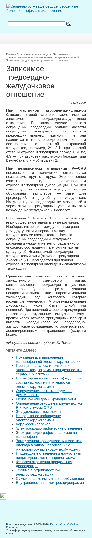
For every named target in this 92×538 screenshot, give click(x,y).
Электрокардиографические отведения (49, 428)
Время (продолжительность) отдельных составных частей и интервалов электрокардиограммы (49, 382)
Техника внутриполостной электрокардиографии (38, 472)
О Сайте (72, 524)
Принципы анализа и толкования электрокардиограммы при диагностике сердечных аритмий (49, 370)
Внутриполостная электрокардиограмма (50, 482)
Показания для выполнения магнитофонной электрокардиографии (48, 359)
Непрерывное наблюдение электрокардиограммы (38, 418)
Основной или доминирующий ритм (46, 399)
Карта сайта (57, 524)
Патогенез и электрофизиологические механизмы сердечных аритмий (42, 56)
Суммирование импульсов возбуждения (50, 478)
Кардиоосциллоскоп (33, 424)
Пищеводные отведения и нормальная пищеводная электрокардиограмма (48, 455)
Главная (11, 54)
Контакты (12, 527)
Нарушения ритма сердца (34, 54)
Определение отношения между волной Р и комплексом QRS (49, 405)
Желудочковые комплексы (38, 411)
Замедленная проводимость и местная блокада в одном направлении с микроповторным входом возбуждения (49, 445)
